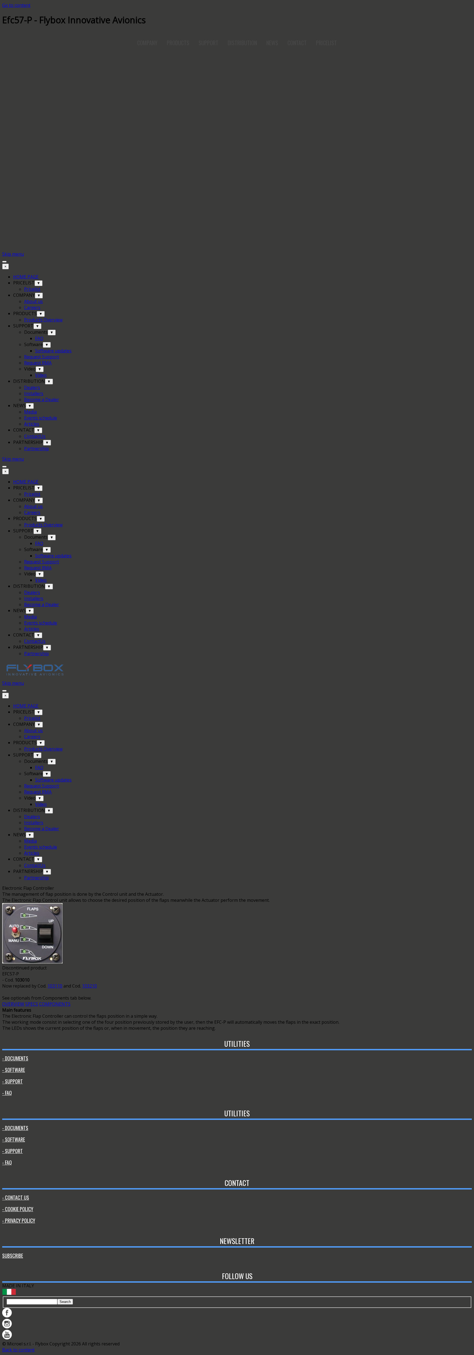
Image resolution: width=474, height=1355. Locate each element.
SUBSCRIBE (12, 1255)
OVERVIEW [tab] (13, 1004)
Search (65, 1302)
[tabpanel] (237, 888)
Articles (31, 424)
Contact (297, 43)
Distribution (242, 43)
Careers (32, 307)
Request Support (41, 357)
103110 (54, 986)
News (272, 43)
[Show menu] (4, 262)
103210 (89, 986)
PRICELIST (326, 43)
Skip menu (13, 254)
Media (30, 412)
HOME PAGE (25, 277)
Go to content (16, 5)
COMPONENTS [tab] (54, 1004)
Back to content (18, 1350)
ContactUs (35, 436)
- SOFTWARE (13, 1069)
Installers (33, 393)
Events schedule (40, 418)
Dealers (32, 387)
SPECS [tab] (31, 1004)
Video (41, 375)
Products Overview (43, 320)
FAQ (39, 338)
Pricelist (32, 289)
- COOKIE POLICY (17, 1209)
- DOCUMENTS (15, 1058)
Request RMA (38, 363)
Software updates (53, 351)
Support (208, 43)
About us (33, 301)
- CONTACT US (15, 1197)
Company (147, 43)
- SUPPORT (12, 1081)
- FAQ (7, 1092)
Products (178, 43)
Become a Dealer (41, 399)
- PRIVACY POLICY (18, 1220)
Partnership (36, 449)
